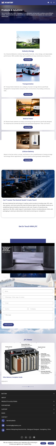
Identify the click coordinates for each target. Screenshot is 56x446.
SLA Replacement (26, 146)
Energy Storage (27, 40)
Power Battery (25, 140)
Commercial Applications (28, 144)
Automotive (28, 70)
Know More (28, 59)
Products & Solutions (9, 401)
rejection (51, 443)
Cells (22, 134)
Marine (27, 74)
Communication (26, 136)
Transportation (28, 84)
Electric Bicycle (25, 104)
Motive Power (28, 119)
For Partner (5, 405)
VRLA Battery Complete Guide (12, 377)
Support (4, 409)
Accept (43, 443)
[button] (22, 386)
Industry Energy (28, 51)
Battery (4, 394)
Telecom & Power (28, 36)
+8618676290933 (10, 420)
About (3, 397)
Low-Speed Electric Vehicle (28, 108)
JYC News (28, 339)
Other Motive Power (26, 110)
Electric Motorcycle (26, 106)
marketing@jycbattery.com (13, 425)
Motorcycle (28, 72)
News (3, 413)
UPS (24, 38)
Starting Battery (26, 142)
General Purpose (28, 42)
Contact (4, 417)
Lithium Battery (28, 151)
